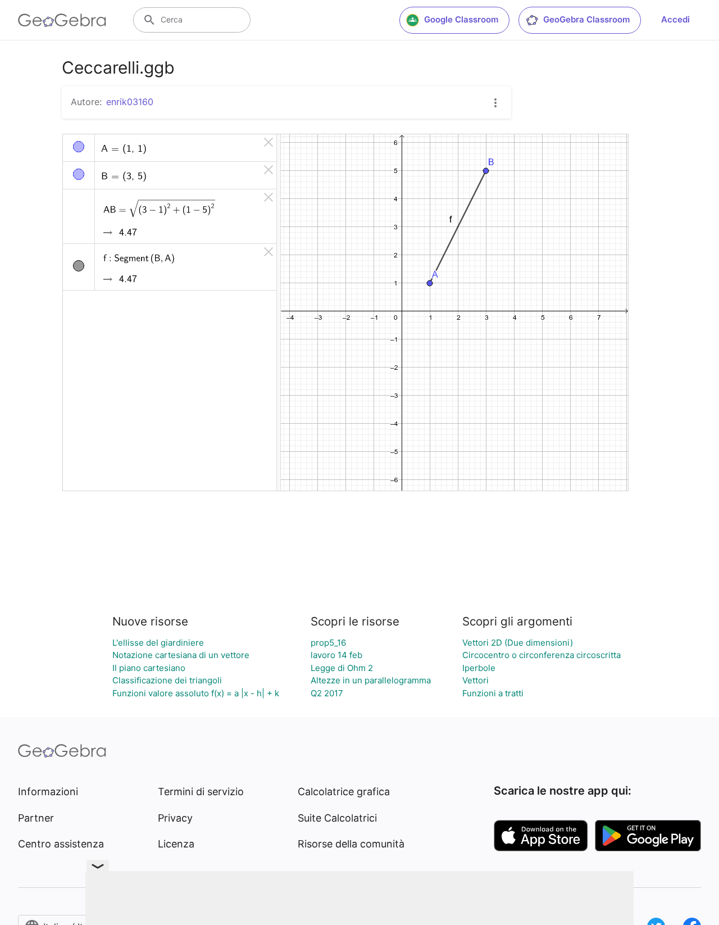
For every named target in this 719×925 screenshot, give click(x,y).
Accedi (675, 19)
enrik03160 (129, 101)
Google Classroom (461, 19)
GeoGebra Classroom (586, 19)
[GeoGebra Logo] (62, 20)
